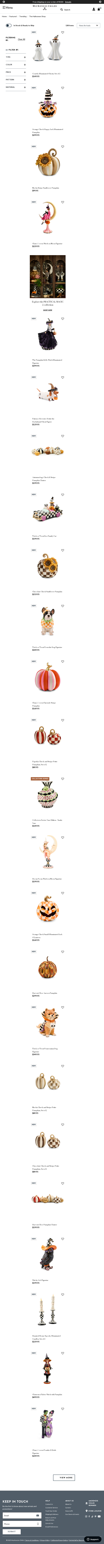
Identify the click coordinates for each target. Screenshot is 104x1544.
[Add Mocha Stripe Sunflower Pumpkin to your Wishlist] (62, 146)
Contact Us (49, 1504)
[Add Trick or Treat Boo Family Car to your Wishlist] (62, 494)
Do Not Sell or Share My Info (78, 1540)
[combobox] (70, 9)
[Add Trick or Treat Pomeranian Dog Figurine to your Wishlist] (62, 1007)
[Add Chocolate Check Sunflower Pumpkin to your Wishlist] (62, 550)
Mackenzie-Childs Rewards (93, 1503)
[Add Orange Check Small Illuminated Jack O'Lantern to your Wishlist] (62, 893)
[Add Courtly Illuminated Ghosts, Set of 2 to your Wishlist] (62, 32)
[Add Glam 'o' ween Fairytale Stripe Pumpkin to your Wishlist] (62, 661)
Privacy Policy (45, 1540)
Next (100, 2)
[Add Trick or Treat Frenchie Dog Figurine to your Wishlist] (62, 605)
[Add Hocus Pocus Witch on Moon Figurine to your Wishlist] (62, 837)
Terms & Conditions (32, 1540)
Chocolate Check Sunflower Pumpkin (47, 591)
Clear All (21, 39)
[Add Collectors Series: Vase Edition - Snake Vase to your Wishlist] (62, 778)
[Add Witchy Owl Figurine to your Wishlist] (62, 1239)
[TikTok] (92, 1516)
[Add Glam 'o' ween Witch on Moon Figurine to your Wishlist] (62, 202)
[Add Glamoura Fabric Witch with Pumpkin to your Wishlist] (62, 1353)
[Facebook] (89, 1516)
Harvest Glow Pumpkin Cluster (44, 1224)
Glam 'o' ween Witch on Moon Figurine (47, 243)
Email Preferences (51, 1527)
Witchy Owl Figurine (40, 1280)
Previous (4, 2)
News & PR (69, 1511)
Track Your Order (51, 1511)
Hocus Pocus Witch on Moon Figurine (47, 879)
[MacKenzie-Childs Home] (45, 7)
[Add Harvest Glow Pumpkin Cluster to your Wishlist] (62, 1183)
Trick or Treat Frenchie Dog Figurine (47, 647)
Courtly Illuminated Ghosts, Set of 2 (46, 73)
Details (68, 2)
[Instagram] (86, 1516)
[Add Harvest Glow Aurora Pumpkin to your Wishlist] (62, 951)
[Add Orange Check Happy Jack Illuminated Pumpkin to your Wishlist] (62, 87)
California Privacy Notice (59, 1540)
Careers (68, 1508)
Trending (23, 16)
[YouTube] (99, 1516)
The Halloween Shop (37, 16)
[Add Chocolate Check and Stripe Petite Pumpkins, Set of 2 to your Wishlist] (62, 1124)
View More (66, 1478)
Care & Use (49, 1523)
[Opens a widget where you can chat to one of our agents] (92, 1539)
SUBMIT (12, 1532)
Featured (13, 16)
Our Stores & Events (72, 1514)
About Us (68, 1504)
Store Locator (94, 1511)
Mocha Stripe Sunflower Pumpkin (45, 188)
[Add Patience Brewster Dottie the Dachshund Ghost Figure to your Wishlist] (62, 377)
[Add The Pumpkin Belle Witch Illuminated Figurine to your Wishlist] (62, 318)
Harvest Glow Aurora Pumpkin (44, 993)
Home (4, 16)
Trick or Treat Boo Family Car (44, 536)
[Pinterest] (95, 1516)
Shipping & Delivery (51, 1514)
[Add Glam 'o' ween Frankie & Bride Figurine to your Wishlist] (62, 1408)
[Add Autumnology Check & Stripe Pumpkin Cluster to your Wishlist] (62, 436)
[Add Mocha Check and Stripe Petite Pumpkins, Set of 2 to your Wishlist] (62, 1066)
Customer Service (51, 1508)
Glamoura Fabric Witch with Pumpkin (47, 1394)
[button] (93, 9)
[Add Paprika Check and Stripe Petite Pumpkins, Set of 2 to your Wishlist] (62, 720)
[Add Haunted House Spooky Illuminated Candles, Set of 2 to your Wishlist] (62, 1294)
